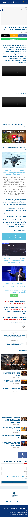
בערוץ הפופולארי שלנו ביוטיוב (13, 320)
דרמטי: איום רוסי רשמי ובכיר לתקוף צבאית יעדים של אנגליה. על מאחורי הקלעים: (11, 373)
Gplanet (25, 512)
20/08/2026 (16, 424)
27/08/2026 (16, 377)
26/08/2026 (16, 384)
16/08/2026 (16, 439)
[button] (14, 236)
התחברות (3, 2)
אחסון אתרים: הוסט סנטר (22, 514)
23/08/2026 (16, 392)
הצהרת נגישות (23, 508)
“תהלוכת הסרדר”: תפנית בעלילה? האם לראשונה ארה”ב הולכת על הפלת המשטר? (11, 388)
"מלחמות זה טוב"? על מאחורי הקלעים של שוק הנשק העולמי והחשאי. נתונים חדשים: (14, 173)
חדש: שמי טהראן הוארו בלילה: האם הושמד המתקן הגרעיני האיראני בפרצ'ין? (14, 261)
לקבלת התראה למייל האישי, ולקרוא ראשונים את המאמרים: (15, 291)
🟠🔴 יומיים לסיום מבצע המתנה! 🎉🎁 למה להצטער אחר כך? (15, 365)
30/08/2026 (22, 368)
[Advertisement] (14, 405)
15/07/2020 (23, 32)
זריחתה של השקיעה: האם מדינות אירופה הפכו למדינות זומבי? (12, 381)
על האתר (5, 508)
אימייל (25, 471)
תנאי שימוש (14, 508)
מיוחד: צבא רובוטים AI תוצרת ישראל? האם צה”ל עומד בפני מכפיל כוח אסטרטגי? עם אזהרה (10, 443)
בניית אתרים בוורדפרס (14, 514)
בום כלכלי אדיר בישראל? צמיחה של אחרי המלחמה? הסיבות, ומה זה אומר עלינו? (11, 429)
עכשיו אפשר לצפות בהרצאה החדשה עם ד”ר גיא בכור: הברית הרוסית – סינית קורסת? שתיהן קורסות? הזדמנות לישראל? (11, 420)
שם (26, 465)
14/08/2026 (16, 447)
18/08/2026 (16, 432)
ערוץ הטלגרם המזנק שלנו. (18, 309)
